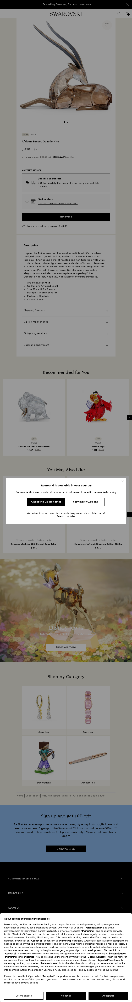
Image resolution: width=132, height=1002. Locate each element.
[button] (122, 481)
